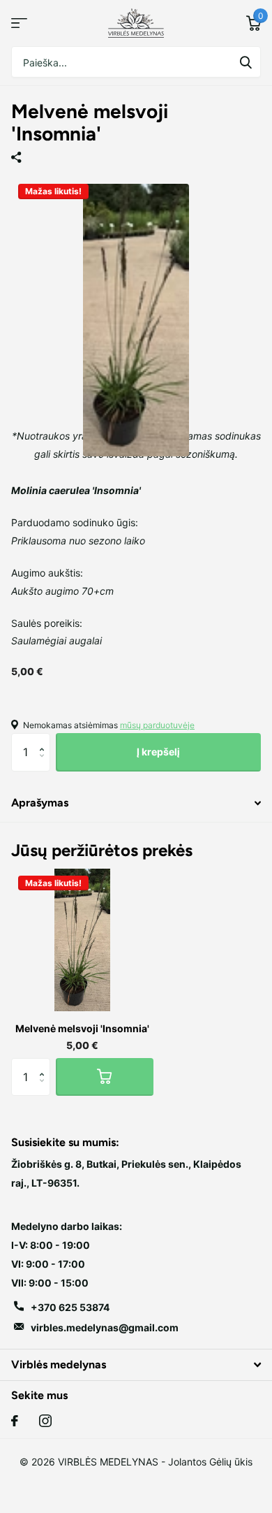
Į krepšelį (158, 752)
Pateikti (245, 62)
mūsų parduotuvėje (157, 725)
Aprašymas (39, 802)
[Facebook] (14, 1420)
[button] (45, 739)
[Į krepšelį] (104, 1077)
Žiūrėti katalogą (19, 23)
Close (136, 1364)
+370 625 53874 (70, 1307)
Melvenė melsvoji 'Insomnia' (82, 1028)
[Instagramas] (45, 1420)
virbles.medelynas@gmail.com (105, 1327)
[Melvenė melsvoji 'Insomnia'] (82, 940)
